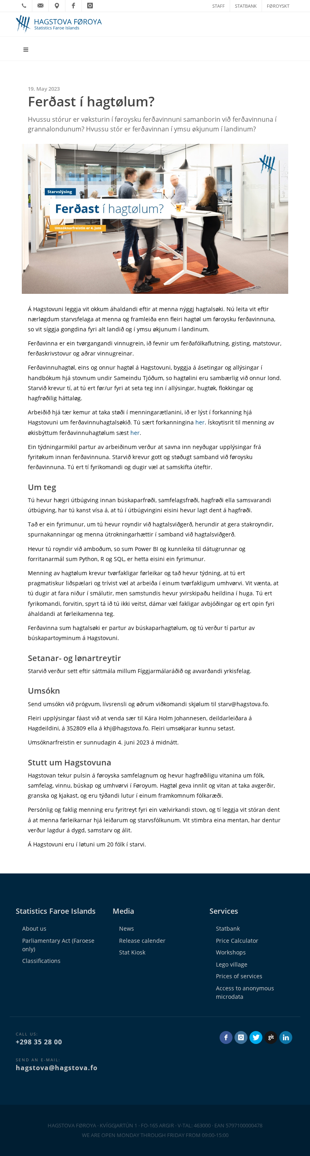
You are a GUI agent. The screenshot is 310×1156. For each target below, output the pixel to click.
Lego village (231, 964)
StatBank (246, 6)
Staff (218, 6)
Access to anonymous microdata (245, 992)
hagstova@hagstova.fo (57, 1067)
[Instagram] (90, 6)
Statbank (228, 928)
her (200, 422)
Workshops (231, 952)
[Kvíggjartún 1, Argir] (57, 6)
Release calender (142, 940)
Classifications (41, 961)
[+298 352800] (24, 6)
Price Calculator (237, 940)
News (126, 928)
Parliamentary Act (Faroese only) (58, 945)
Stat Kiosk (132, 952)
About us (34, 928)
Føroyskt (278, 6)
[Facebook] (73, 6)
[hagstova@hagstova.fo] (40, 6)
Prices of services (239, 976)
